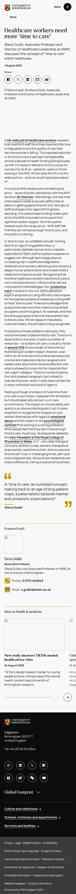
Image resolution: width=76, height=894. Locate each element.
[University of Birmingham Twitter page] (32, 765)
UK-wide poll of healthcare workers (31, 140)
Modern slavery (32, 843)
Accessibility (50, 843)
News (13, 17)
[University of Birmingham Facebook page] (44, 765)
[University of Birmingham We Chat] (32, 778)
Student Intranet (51, 851)
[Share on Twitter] (18, 79)
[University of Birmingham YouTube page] (44, 778)
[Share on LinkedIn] (28, 79)
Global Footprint (18, 792)
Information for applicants (19, 867)
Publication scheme (52, 859)
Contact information (39, 883)
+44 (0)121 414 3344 (22, 749)
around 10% (16, 347)
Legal (18, 843)
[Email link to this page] (37, 79)
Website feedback (15, 883)
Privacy (8, 843)
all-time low (25, 197)
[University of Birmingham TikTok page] (8, 778)
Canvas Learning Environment (21, 859)
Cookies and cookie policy (48, 875)
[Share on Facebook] (8, 79)
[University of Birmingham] (17, 6)
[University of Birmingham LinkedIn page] (20, 765)
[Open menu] (67, 7)
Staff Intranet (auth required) (21, 851)
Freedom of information (50, 867)
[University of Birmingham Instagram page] (8, 765)
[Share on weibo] (47, 79)
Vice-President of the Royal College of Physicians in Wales (34, 439)
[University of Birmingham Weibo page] (20, 778)
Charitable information (17, 875)
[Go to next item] (67, 697)
